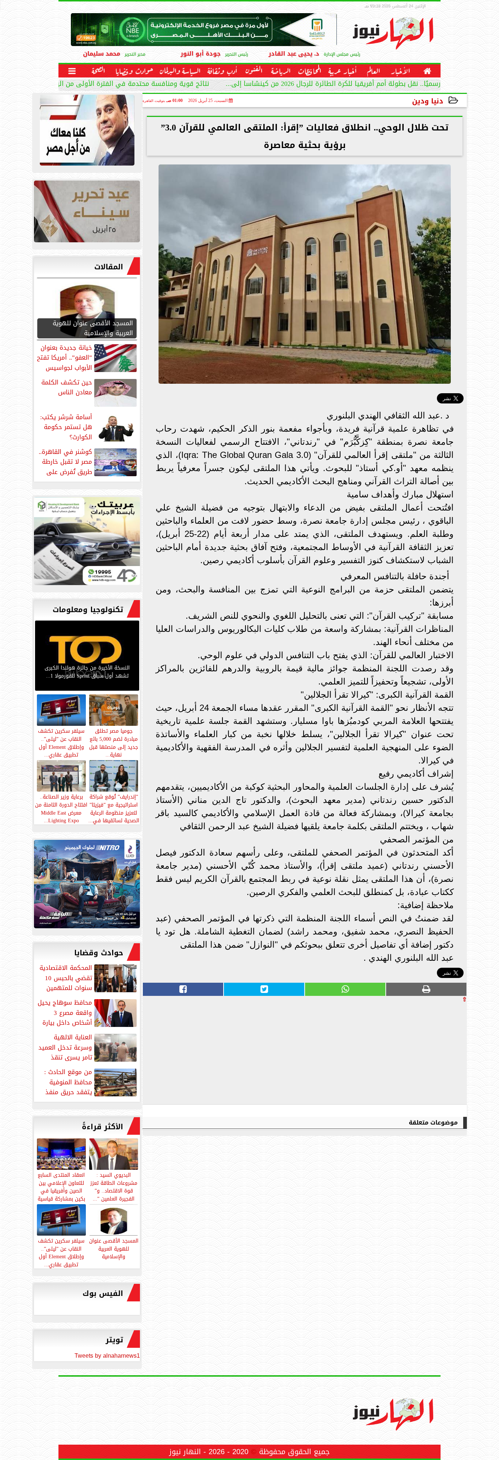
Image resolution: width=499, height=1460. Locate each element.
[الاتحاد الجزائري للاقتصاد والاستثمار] (87, 213)
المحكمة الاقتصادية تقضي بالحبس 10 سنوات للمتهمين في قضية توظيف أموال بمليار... (88, 978)
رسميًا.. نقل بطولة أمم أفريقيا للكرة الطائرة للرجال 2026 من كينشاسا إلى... (333, 84)
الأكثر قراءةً (102, 1126)
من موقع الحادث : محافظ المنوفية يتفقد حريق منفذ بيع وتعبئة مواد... (91, 1082)
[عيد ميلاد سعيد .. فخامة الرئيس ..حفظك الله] (87, 132)
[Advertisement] (412, 1053)
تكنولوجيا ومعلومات (88, 609)
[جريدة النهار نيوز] (87, 543)
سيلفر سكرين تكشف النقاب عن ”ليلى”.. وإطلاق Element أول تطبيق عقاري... (61, 1252)
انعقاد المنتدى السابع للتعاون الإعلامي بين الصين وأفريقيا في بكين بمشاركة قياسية (61, 1186)
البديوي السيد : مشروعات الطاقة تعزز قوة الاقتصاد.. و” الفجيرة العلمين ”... (113, 1186)
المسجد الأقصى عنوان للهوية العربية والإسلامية (113, 1248)
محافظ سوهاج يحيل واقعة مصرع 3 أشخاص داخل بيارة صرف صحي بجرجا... (88, 1013)
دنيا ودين (427, 101)
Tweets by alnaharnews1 (107, 1355)
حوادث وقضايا (98, 952)
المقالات (108, 266)
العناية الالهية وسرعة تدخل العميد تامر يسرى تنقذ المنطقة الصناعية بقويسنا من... (88, 1047)
